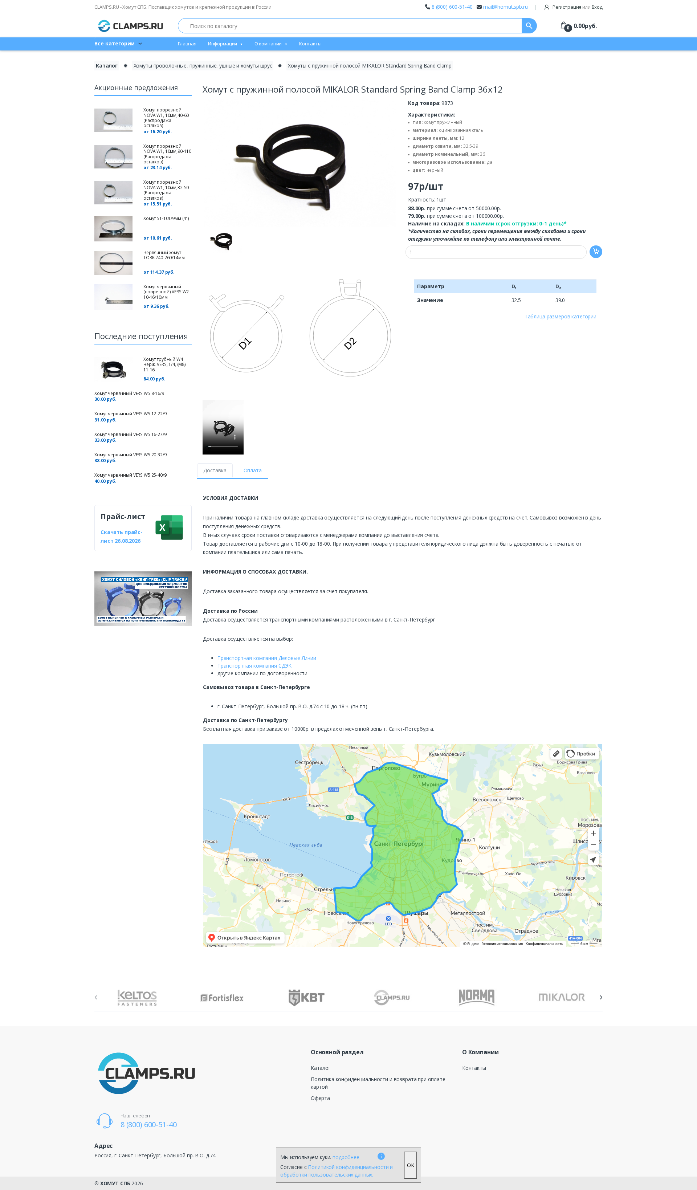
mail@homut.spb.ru (505, 6)
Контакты (310, 43)
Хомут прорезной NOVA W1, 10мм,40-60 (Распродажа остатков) (166, 118)
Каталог (107, 65)
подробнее (346, 1157)
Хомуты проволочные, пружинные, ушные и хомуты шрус (203, 65)
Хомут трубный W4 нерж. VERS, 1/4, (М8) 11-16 (164, 364)
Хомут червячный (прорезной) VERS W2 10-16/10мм (166, 292)
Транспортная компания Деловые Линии (266, 658)
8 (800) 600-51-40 (452, 6)
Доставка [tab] (215, 470)
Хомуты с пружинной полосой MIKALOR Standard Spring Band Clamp (370, 65)
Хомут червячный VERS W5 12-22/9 (130, 414)
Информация (222, 43)
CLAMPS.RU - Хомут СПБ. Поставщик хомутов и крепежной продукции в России (183, 7)
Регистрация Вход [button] (577, 7)
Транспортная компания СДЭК (254, 665)
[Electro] (130, 26)
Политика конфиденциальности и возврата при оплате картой (378, 1083)
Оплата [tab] (253, 470)
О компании (268, 43)
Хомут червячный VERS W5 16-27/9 (130, 434)
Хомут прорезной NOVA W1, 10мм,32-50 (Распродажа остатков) (166, 190)
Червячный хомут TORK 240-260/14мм (164, 255)
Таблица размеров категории (560, 316)
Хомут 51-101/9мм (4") (166, 218)
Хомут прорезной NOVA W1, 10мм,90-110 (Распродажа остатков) (167, 154)
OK (410, 1165)
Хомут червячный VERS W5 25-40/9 (130, 475)
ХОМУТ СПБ (115, 1183)
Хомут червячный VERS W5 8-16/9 (129, 393)
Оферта (320, 1098)
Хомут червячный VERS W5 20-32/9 (130, 455)
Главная (187, 43)
